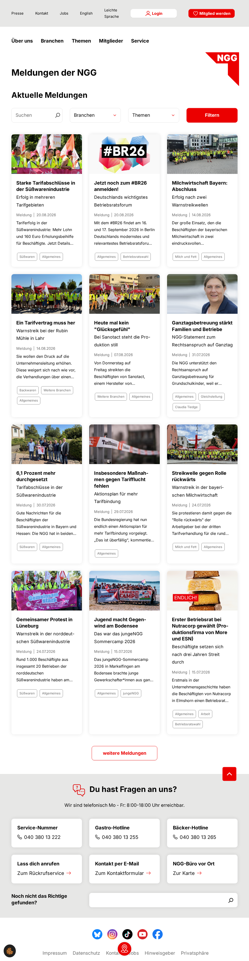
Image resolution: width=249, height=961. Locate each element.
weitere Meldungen (124, 753)
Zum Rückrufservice (40, 873)
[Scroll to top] (229, 774)
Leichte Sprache (111, 13)
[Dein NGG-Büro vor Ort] (124, 949)
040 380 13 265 (198, 837)
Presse (17, 13)
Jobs (64, 13)
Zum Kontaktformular (119, 873)
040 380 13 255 (120, 837)
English (86, 13)
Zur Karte (184, 873)
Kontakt (41, 13)
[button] (23, 41)
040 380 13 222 (42, 837)
